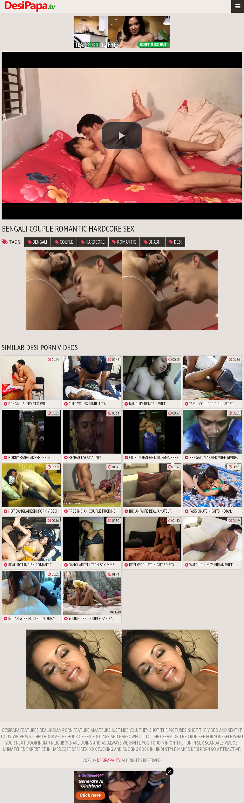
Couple (66, 242)
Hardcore (95, 242)
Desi (177, 242)
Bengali (39, 242)
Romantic (126, 242)
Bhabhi (154, 242)
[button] (122, 135)
